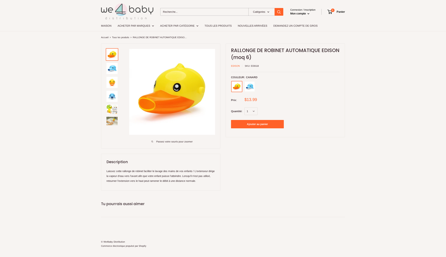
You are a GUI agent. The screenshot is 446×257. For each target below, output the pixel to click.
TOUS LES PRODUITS (218, 25)
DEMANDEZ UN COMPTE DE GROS (295, 25)
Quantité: (236, 111)
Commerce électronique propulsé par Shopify (123, 246)
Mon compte (298, 13)
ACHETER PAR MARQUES (134, 25)
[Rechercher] (279, 12)
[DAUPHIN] (249, 86)
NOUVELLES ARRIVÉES (252, 25)
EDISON (235, 66)
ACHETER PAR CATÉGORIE (177, 25)
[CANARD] (236, 86)
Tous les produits (120, 37)
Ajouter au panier (257, 124)
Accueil (105, 37)
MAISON (106, 25)
